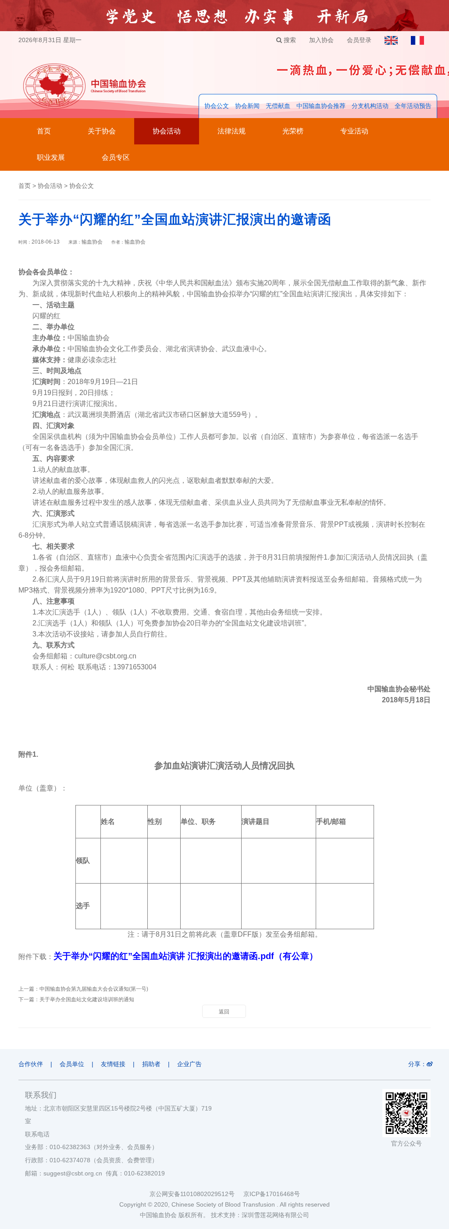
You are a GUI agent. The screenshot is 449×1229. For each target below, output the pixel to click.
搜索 (289, 39)
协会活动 (167, 131)
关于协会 (102, 131)
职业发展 (51, 157)
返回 (224, 1012)
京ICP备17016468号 (271, 1193)
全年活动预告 (413, 105)
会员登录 (359, 39)
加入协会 (321, 39)
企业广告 (189, 1063)
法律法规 (231, 131)
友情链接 (113, 1063)
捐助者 (151, 1063)
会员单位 (72, 1063)
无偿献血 (278, 105)
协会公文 (216, 105)
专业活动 (354, 131)
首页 (44, 131)
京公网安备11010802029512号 (196, 1193)
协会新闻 (247, 105)
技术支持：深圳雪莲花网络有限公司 (260, 1214)
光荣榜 (292, 131)
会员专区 (116, 157)
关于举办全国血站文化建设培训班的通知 (86, 999)
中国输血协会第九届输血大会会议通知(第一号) (93, 989)
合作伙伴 (30, 1063)
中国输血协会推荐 (321, 105)
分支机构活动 (370, 105)
